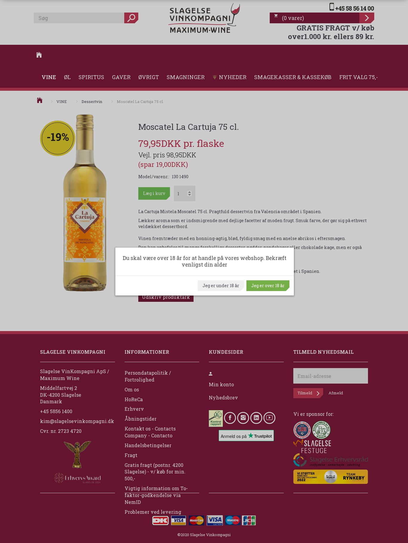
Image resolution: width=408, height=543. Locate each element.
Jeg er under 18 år (221, 285)
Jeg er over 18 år (268, 285)
